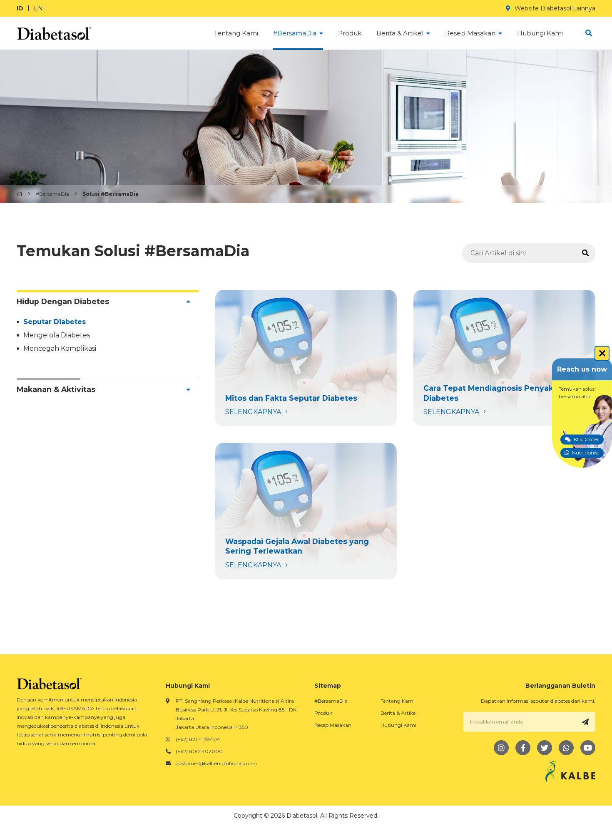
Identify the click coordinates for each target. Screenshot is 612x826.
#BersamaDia (52, 194)
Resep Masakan (332, 725)
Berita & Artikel (399, 713)
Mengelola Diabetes (56, 335)
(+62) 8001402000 (199, 751)
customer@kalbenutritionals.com (216, 763)
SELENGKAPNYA (306, 358)
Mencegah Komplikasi (59, 348)
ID (20, 8)
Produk (323, 713)
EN (38, 8)
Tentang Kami (398, 701)
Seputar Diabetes (54, 322)
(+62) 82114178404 (198, 739)
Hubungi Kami (398, 725)
